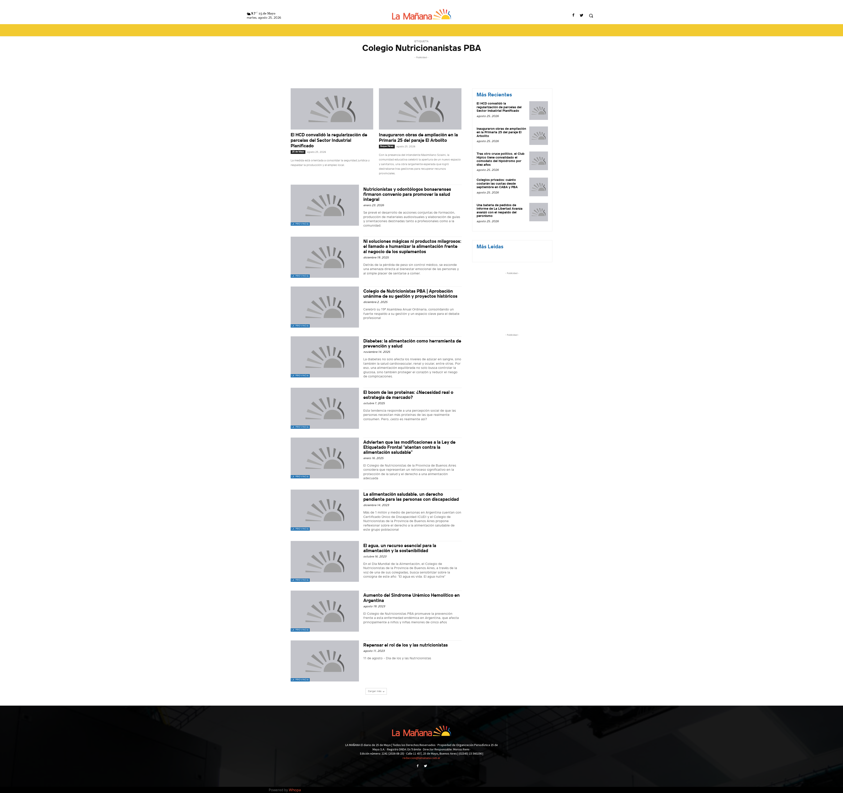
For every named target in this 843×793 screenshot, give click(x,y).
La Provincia (300, 224)
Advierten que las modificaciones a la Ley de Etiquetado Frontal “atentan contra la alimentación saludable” (409, 447)
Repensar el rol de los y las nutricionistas (405, 645)
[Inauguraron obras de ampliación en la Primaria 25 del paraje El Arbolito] (420, 109)
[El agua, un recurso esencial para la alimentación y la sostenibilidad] (325, 561)
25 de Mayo (298, 152)
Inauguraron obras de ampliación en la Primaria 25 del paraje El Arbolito (501, 132)
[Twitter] (582, 16)
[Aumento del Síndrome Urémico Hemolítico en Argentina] (325, 611)
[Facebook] (573, 16)
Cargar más (374, 691)
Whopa (295, 790)
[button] (591, 15)
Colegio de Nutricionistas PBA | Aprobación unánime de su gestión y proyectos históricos (410, 294)
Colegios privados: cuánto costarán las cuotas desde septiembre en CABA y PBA (497, 183)
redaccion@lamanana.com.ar (421, 758)
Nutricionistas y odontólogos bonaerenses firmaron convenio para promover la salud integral (407, 194)
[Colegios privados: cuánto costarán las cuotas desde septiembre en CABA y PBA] (538, 187)
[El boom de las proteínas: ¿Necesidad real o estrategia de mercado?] (325, 408)
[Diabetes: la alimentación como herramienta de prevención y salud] (325, 356)
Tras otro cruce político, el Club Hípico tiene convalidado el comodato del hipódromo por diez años (500, 159)
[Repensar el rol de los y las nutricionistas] (325, 660)
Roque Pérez (386, 146)
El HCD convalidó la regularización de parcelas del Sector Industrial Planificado (329, 140)
